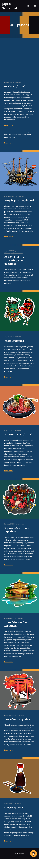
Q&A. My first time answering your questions (14, 260)
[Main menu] (28, 6)
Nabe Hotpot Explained (18, 434)
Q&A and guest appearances (13, 253)
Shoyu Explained (14, 807)
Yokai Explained (14, 340)
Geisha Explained (14, 86)
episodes (21, 196)
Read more (8, 143)
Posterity (20, 853)
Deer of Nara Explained (17, 719)
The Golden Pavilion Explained (16, 624)
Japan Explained (9, 6)
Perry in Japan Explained (19, 200)
